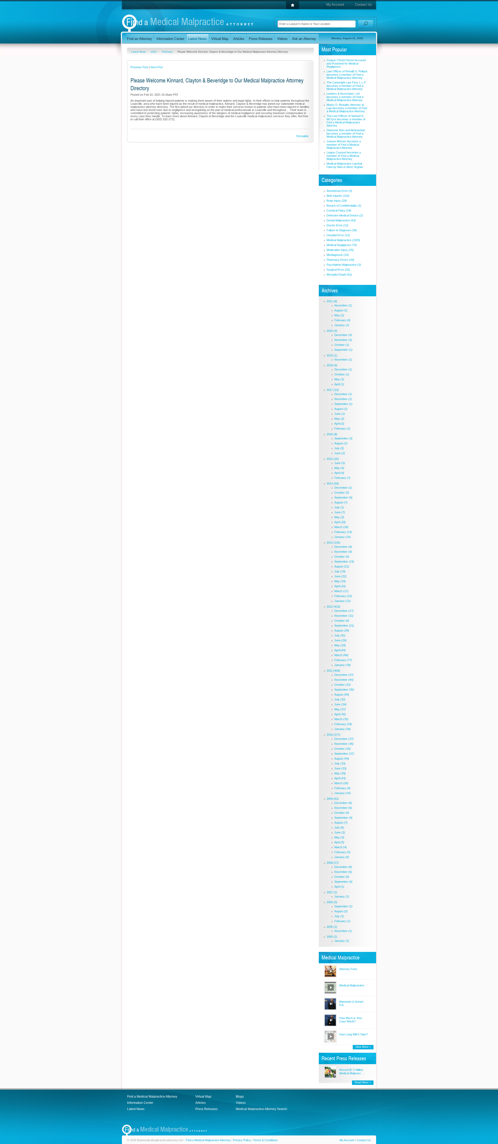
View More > (363, 1046)
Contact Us (363, 4)
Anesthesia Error (339, 190)
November (343, 305)
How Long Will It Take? (353, 1034)
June (339, 413)
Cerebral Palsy (339, 210)
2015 (333, 458)
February (167, 51)
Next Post (156, 67)
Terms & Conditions (265, 1140)
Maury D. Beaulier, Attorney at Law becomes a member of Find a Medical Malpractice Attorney (347, 108)
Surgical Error (338, 269)
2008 (333, 862)
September (343, 349)
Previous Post (139, 67)
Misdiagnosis (338, 254)
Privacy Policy (242, 1140)
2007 (332, 892)
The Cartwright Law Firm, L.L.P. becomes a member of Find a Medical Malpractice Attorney (346, 85)
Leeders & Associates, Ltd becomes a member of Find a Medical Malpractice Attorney (345, 97)
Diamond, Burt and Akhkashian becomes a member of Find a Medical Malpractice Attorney (346, 133)
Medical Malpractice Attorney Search (261, 1109)
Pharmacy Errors (340, 259)
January (341, 325)
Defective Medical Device (345, 215)
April (339, 384)
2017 (333, 389)
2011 (333, 670)
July (339, 448)
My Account (335, 4)
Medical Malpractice (343, 240)
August (341, 310)
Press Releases (206, 1109)
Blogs (240, 1096)
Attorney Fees (348, 969)
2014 (333, 483)
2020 (332, 330)
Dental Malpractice (341, 220)
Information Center (140, 1103)
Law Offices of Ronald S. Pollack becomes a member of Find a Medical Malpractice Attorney (347, 74)
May (339, 315)
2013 (333, 542)
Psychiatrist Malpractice (344, 264)
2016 (332, 434)
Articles (200, 1103)
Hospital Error (338, 235)
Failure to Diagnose (342, 230)
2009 (333, 798)
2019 (332, 355)
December (343, 334)
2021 (154, 51)
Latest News (139, 51)
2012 (333, 606)
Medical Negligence (342, 245)
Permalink (302, 136)
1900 (332, 936)
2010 (333, 734)
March (341, 527)
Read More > (363, 1082)
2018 (332, 365)
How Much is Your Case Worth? (350, 1019)
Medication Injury (340, 249)
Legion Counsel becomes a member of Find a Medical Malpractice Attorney (344, 155)
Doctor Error (337, 225)
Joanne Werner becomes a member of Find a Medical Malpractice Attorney (344, 144)
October (341, 344)
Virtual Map (203, 1096)
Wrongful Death (339, 274)
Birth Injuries (338, 195)
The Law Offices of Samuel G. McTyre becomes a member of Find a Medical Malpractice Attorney (346, 120)
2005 (332, 926)
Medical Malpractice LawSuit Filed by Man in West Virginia (345, 165)
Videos (241, 1103)
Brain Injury (337, 200)
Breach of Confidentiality (344, 205)
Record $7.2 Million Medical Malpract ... (351, 1071)
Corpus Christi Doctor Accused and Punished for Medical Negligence (346, 63)
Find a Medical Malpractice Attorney (152, 1096)
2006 (332, 902)
